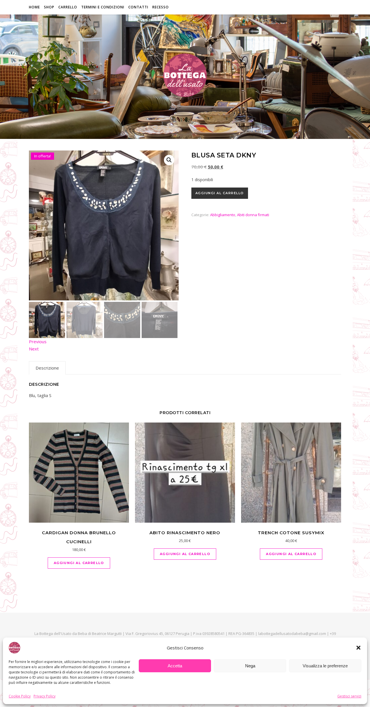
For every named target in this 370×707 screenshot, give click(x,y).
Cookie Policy (20, 696)
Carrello (67, 7)
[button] (358, 648)
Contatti (138, 7)
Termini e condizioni (102, 7)
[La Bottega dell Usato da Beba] (185, 75)
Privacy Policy (45, 696)
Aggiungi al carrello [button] (79, 563)
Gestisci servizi (349, 696)
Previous (38, 341)
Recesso (160, 7)
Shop (49, 7)
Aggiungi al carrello (219, 193)
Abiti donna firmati (253, 214)
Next (34, 349)
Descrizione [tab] (47, 368)
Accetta (175, 665)
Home (34, 7)
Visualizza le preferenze (325, 665)
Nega (250, 665)
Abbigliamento (222, 214)
